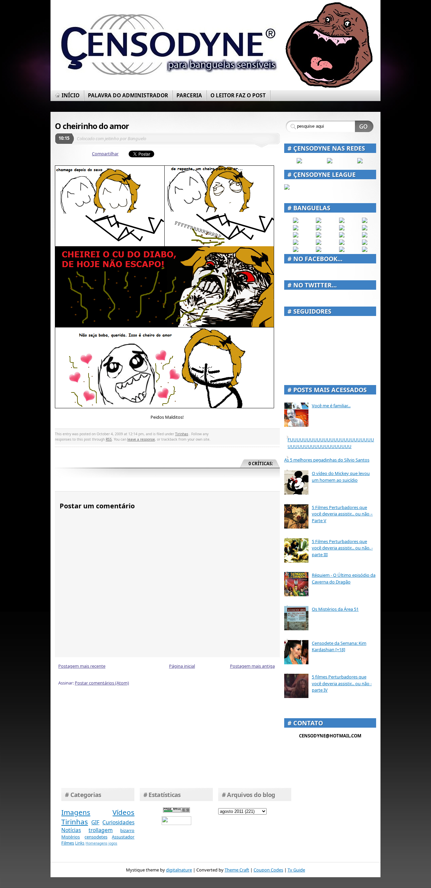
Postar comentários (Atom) (102, 683)
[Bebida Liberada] (295, 221)
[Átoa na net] (295, 250)
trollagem (101, 830)
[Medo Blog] (341, 229)
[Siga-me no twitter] (360, 162)
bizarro (127, 830)
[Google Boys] (341, 221)
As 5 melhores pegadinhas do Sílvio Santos (326, 460)
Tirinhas (181, 434)
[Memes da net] (295, 236)
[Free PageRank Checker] (176, 811)
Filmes (67, 843)
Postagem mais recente (81, 666)
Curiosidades (118, 822)
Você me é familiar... (331, 406)
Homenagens (96, 843)
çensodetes (96, 837)
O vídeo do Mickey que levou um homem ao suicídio (341, 476)
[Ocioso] (341, 243)
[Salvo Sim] (318, 236)
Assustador (123, 837)
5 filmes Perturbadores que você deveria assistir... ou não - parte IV (342, 683)
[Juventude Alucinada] (341, 236)
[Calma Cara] (295, 243)
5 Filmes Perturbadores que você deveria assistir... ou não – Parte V (342, 514)
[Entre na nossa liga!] (287, 188)
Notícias (71, 830)
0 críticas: (260, 464)
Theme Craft (237, 870)
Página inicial (182, 666)
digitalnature (179, 870)
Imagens (75, 812)
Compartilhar (105, 154)
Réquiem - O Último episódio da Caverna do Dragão (343, 578)
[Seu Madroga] (318, 243)
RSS (109, 439)
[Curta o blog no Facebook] (299, 162)
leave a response (141, 439)
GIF (95, 822)
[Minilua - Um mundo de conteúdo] (364, 236)
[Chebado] (364, 229)
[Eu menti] (318, 229)
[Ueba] (364, 243)
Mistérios (70, 837)
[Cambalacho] (364, 221)
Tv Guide (296, 870)
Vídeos (123, 812)
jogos (112, 843)
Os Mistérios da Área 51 (335, 609)
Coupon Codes (268, 870)
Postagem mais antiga (252, 666)
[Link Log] (341, 250)
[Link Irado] (318, 250)
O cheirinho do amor (92, 126)
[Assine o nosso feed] (329, 162)
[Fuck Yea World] (295, 229)
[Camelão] (364, 250)
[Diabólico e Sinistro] (318, 221)
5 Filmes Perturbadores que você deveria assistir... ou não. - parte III (342, 548)
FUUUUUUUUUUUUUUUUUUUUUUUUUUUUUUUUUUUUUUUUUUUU (331, 443)
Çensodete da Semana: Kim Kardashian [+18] (339, 646)
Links (80, 843)
